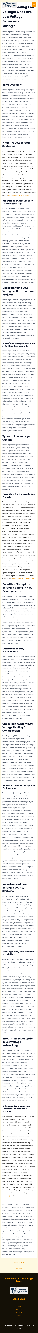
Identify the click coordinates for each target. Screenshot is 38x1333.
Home (19, 1306)
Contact (19, 1312)
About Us (19, 1309)
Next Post (19, 1268)
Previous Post (19, 1263)
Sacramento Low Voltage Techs (19, 195)
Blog (19, 1315)
